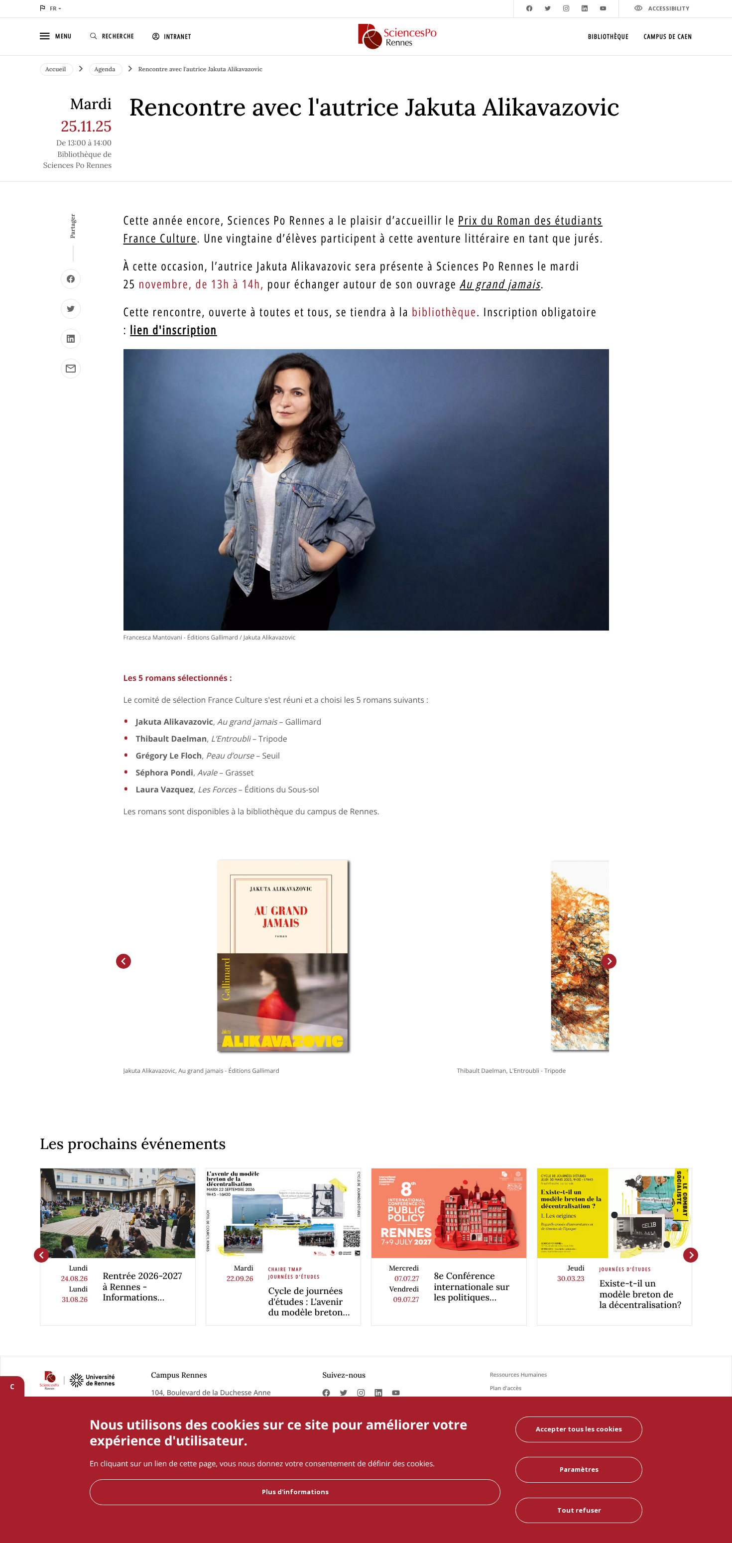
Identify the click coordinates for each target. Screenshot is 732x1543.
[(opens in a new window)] (71, 279)
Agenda (106, 69)
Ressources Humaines (518, 1375)
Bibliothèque (608, 36)
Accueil (56, 69)
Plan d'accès (505, 1388)
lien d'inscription (173, 330)
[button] (123, 961)
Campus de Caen (668, 36)
